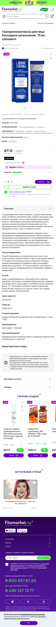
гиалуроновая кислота (27, 127)
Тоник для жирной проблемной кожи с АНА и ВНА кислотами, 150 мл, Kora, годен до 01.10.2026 (13, 434)
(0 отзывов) (16, 45)
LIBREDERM (12, 141)
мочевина (40, 127)
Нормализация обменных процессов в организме (34, 133)
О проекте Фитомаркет (45, 23)
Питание (29, 131)
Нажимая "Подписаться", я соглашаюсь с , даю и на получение (29, 567)
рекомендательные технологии (33, 614)
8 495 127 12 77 (19, 590)
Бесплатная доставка (17, 192)
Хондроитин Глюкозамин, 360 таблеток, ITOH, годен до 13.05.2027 (37, 432)
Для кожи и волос (39, 131)
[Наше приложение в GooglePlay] (22, 530)
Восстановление (9, 133)
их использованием (37, 616)
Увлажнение (19, 131)
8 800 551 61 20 (20, 580)
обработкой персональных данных (17, 618)
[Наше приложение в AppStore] (10, 530)
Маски (26, 137)
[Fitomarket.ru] (12, 10)
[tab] (24, 108)
